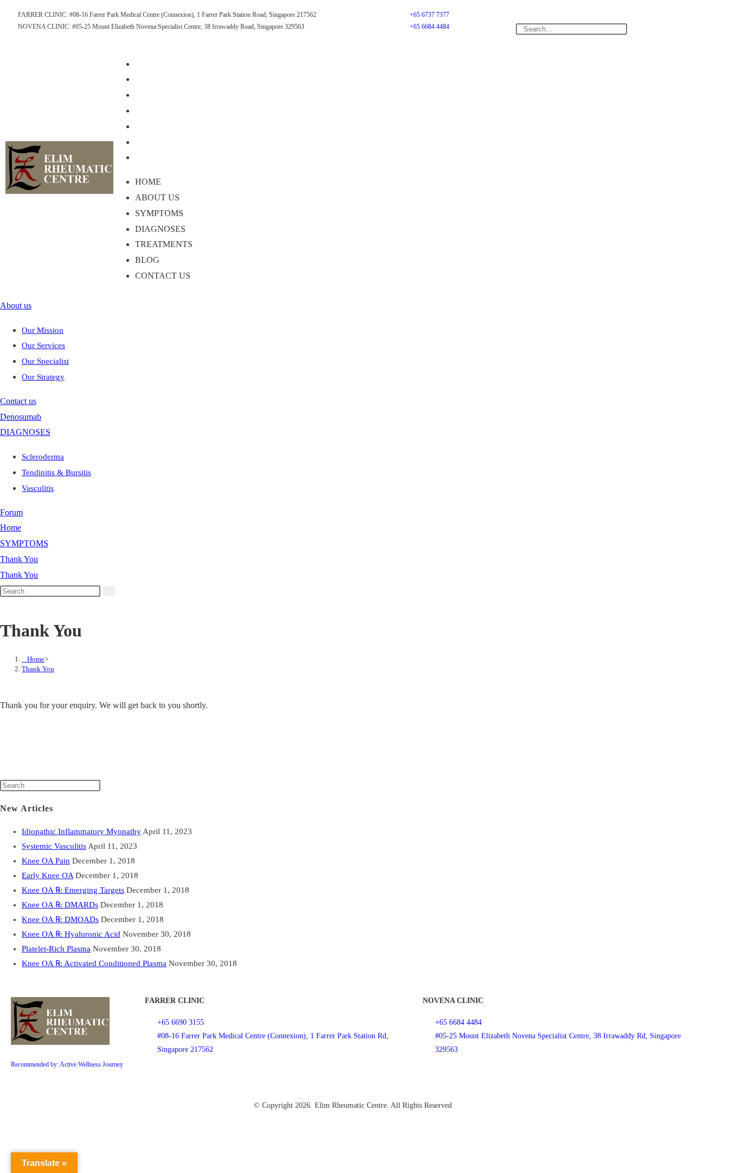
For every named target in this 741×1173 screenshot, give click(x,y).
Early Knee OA (47, 875)
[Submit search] (109, 591)
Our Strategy (43, 377)
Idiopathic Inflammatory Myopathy (81, 831)
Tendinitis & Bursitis (56, 472)
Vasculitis (38, 488)
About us (165, 79)
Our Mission (42, 330)
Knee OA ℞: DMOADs (60, 919)
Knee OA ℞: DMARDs (60, 904)
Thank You (19, 559)
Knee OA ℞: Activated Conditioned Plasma (94, 963)
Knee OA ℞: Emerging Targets (73, 890)
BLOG (155, 142)
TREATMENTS (171, 126)
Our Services (43, 345)
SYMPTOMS (167, 94)
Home (156, 63)
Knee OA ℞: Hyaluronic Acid (71, 934)
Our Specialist (45, 361)
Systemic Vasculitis (54, 846)
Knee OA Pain (46, 860)
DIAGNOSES (168, 110)
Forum (11, 512)
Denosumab (20, 416)
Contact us (170, 157)
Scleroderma (43, 456)
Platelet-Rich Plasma (56, 948)
